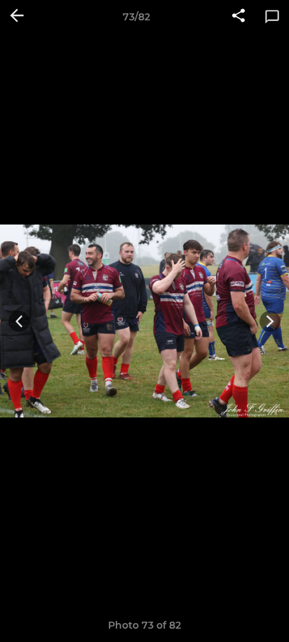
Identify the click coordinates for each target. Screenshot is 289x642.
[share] (238, 17)
